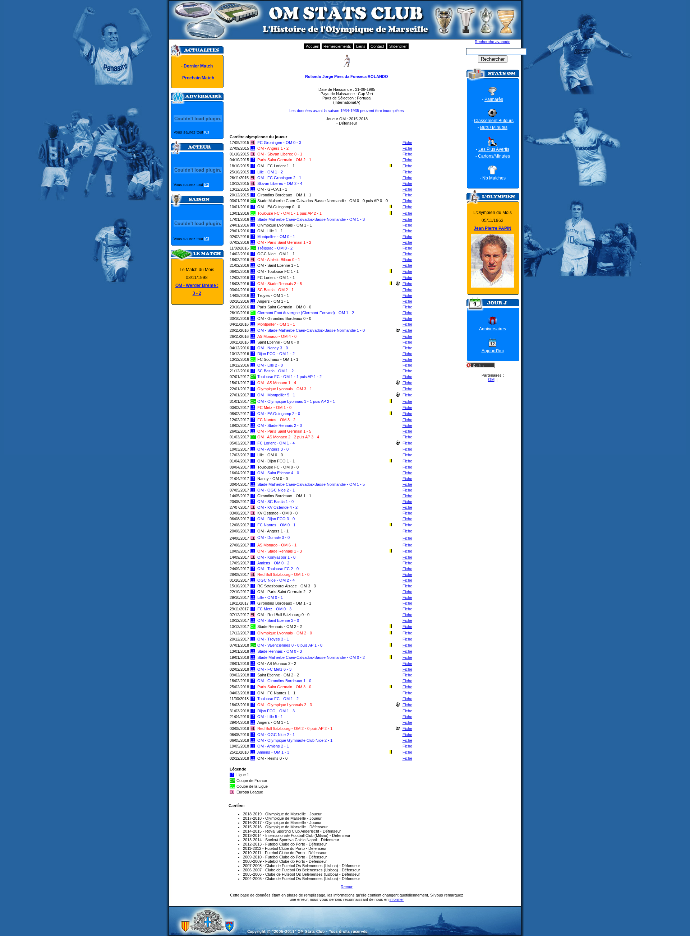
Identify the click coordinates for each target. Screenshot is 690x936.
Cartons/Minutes (494, 156)
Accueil (312, 46)
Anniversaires (492, 328)
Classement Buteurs (494, 120)
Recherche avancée (492, 41)
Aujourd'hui (493, 350)
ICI (206, 132)
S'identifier (398, 46)
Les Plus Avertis (493, 149)
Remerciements (337, 46)
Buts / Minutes (493, 127)
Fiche (407, 142)
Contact (377, 46)
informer (397, 899)
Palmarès (493, 99)
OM (491, 379)
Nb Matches (494, 178)
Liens (360, 46)
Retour (347, 887)
